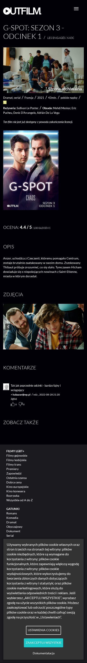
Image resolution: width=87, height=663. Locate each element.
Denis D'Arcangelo (24, 112)
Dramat (11, 522)
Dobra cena (14, 482)
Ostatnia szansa (16, 478)
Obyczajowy (14, 526)
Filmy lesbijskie (16, 460)
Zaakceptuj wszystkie (43, 642)
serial (17, 97)
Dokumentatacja (43, 653)
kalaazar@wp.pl (21, 394)
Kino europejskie (17, 486)
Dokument (13, 531)
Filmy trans (13, 464)
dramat (8, 97)
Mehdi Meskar (61, 108)
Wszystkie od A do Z (19, 500)
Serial (10, 535)
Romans (11, 513)
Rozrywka (12, 495)
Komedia (12, 517)
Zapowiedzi (14, 473)
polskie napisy (69, 97)
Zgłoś (14, 398)
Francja (28, 97)
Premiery (12, 469)
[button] (30, 209)
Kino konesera (15, 491)
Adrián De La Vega (48, 112)
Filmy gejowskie (16, 455)
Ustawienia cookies (43, 630)
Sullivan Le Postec (27, 108)
